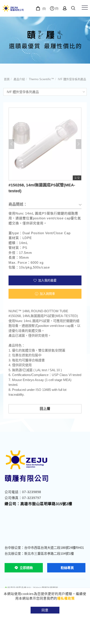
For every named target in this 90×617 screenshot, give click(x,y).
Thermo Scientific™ (41, 79)
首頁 (7, 79)
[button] (73, 7)
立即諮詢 (26, 568)
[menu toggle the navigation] (85, 7)
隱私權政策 (66, 598)
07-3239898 (31, 492)
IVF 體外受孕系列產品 (72, 79)
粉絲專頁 (67, 568)
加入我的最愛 (47, 280)
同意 (45, 610)
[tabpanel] (45, 40)
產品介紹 (19, 79)
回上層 (45, 409)
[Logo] (13, 8)
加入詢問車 (47, 293)
